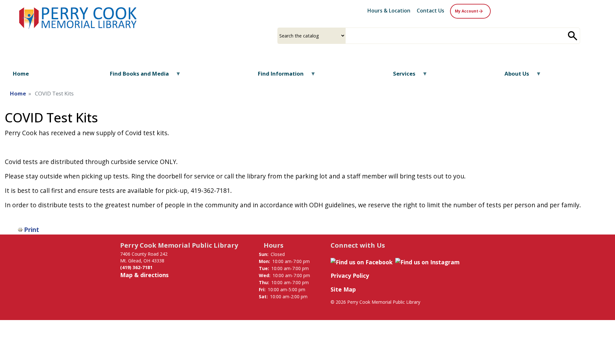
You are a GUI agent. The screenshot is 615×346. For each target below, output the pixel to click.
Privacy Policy (350, 275)
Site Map (343, 289)
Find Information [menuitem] (277, 76)
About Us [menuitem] (512, 76)
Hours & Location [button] (388, 10)
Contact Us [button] (430, 10)
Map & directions (144, 275)
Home (18, 93)
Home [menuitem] (21, 73)
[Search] (573, 36)
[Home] (78, 17)
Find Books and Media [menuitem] (135, 76)
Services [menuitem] (400, 76)
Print (31, 229)
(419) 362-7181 (136, 267)
